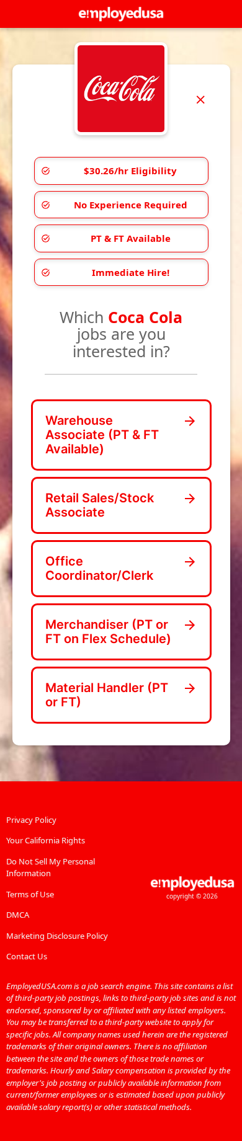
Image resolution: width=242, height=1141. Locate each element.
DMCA (17, 914)
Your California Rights (45, 840)
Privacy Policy (31, 819)
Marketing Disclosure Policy (57, 935)
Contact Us (26, 956)
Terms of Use (30, 894)
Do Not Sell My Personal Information (50, 867)
